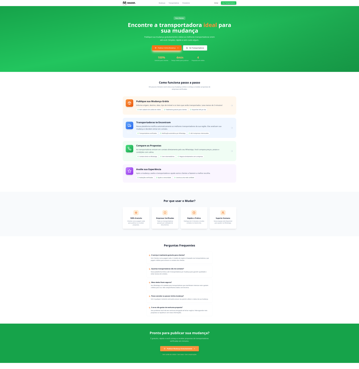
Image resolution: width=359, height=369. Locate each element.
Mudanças (162, 3)
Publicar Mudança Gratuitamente (179, 349)
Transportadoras (174, 3)
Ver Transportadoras (196, 48)
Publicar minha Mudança (167, 48)
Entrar (216, 3)
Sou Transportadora (228, 3)
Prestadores (186, 3)
